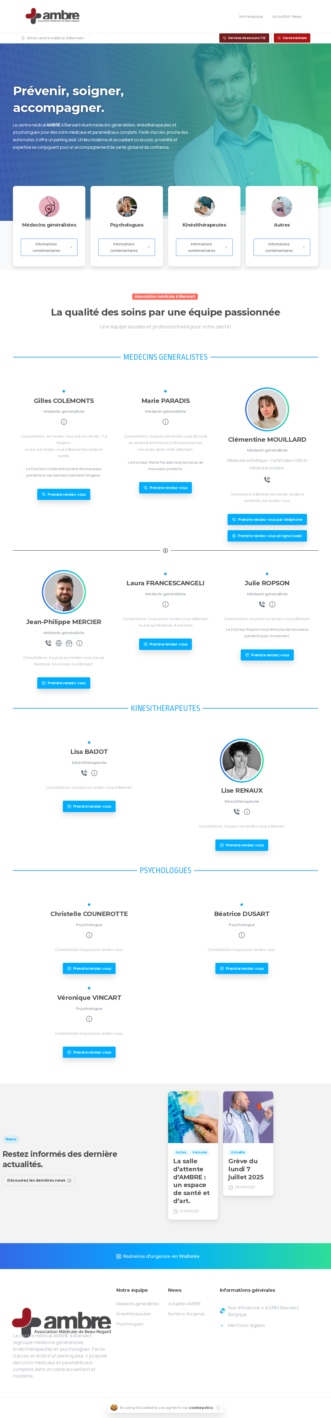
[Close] (218, 1407)
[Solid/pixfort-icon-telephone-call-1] (267, 479)
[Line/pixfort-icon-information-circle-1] (64, 421)
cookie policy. (201, 1407)
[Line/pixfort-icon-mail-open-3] (69, 642)
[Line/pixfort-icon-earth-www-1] (59, 642)
